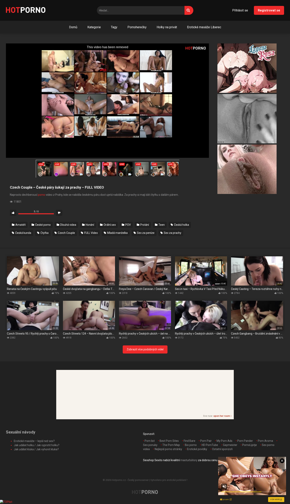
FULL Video (91, 232)
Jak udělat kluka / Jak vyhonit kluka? (36, 449)
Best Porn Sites (169, 440)
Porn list (150, 440)
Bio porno (191, 445)
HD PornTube (210, 445)
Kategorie (94, 27)
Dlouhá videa (68, 224)
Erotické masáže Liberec (204, 27)
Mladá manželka (117, 232)
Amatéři (20, 224)
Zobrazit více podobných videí (145, 349)
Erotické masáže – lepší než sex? (34, 441)
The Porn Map (171, 445)
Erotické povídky (197, 449)
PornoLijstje (249, 445)
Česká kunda (23, 232)
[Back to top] (276, 492)
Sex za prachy (172, 232)
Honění (89, 224)
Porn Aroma (265, 440)
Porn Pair (206, 440)
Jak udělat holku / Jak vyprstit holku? (36, 445)
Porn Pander (245, 440)
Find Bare (189, 440)
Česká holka (181, 224)
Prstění (144, 224)
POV (128, 224)
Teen (161, 224)
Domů (73, 27)
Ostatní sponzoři (222, 449)
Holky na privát (167, 27)
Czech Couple (66, 232)
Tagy (114, 27)
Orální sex (109, 224)
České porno (43, 224)
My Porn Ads (224, 440)
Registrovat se (269, 10)
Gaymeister (230, 445)
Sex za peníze (145, 232)
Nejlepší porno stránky (168, 449)
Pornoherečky (137, 27)
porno (41, 194)
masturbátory (188, 460)
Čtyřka (44, 232)
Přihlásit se (240, 10)
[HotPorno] (25, 10)
